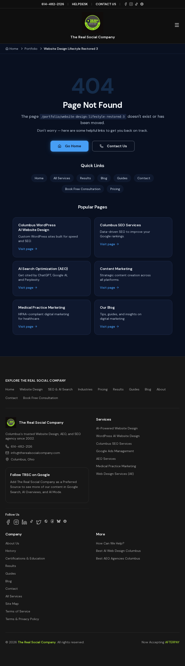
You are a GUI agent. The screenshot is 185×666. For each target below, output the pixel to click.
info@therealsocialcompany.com (35, 453)
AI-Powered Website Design (117, 428)
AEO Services (106, 459)
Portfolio (31, 49)
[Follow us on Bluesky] (58, 522)
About (161, 389)
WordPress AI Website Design (118, 436)
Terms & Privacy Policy (22, 619)
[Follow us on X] (39, 522)
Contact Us (117, 146)
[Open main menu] (177, 25)
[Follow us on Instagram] (16, 522)
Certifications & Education (25, 558)
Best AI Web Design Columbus (118, 551)
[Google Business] (142, 4)
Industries (85, 389)
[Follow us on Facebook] (8, 522)
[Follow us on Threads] (52, 522)
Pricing (115, 189)
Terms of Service (17, 611)
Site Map (12, 604)
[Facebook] (125, 4)
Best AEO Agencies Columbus (118, 558)
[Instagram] (131, 4)
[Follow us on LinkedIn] (24, 522)
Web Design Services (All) (115, 474)
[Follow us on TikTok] (31, 522)
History (10, 551)
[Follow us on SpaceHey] (46, 522)
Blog (104, 178)
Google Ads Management (115, 451)
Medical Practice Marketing (116, 466)
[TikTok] (136, 4)
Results (85, 178)
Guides (122, 178)
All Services (61, 178)
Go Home (73, 146)
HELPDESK (80, 4)
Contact (143, 178)
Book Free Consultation (82, 189)
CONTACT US (106, 4)
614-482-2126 (53, 4)
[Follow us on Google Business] (65, 522)
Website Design (31, 389)
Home (13, 49)
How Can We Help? (110, 543)
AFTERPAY (172, 642)
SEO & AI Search (60, 389)
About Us (12, 543)
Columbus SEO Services (114, 444)
